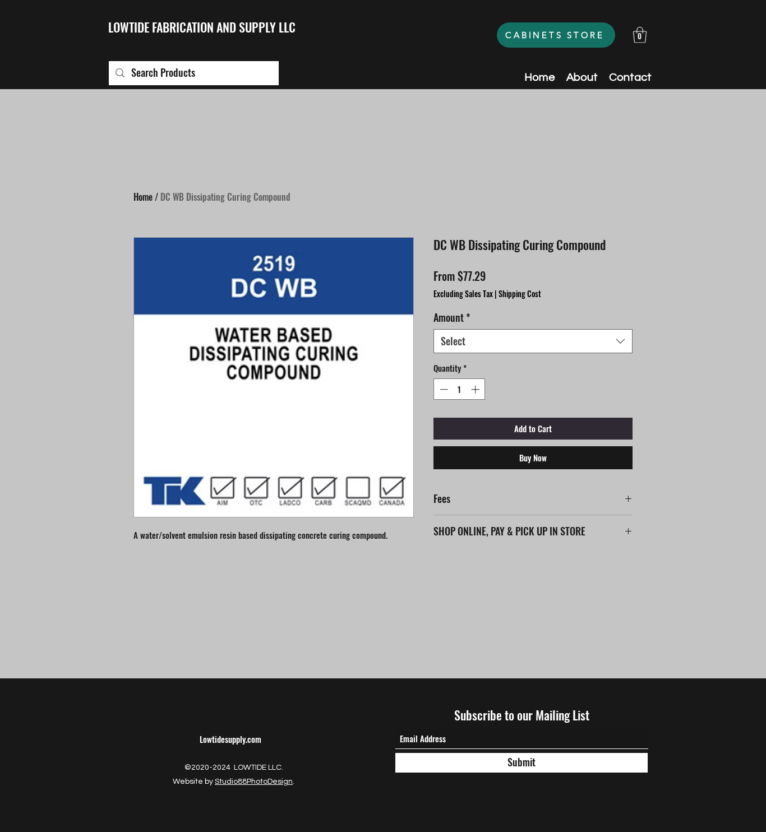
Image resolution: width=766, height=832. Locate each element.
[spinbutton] (459, 389)
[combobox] (533, 341)
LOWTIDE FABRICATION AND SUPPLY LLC (202, 27)
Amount (451, 318)
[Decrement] (442, 389)
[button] (640, 35)
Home (143, 197)
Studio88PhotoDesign (254, 781)
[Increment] (476, 389)
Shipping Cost (520, 293)
